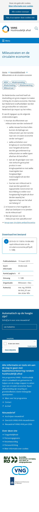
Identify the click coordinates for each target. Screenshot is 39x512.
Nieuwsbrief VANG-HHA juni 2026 (18, 424)
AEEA (6, 82)
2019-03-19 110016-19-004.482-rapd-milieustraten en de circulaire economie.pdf (21, 245)
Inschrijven (10, 350)
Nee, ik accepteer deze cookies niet (20, 17)
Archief (8, 406)
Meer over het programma (16, 398)
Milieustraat (9, 88)
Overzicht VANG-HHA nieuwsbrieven (19, 420)
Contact (8, 402)
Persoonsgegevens (12, 438)
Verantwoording (11, 441)
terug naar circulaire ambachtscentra (20, 222)
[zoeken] (36, 28)
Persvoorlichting (11, 445)
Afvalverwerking (26, 85)
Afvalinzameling (18, 82)
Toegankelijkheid (11, 434)
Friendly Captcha (32, 346)
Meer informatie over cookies (21, 6)
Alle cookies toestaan (20, 11)
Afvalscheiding (9, 85)
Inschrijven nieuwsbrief (14, 416)
